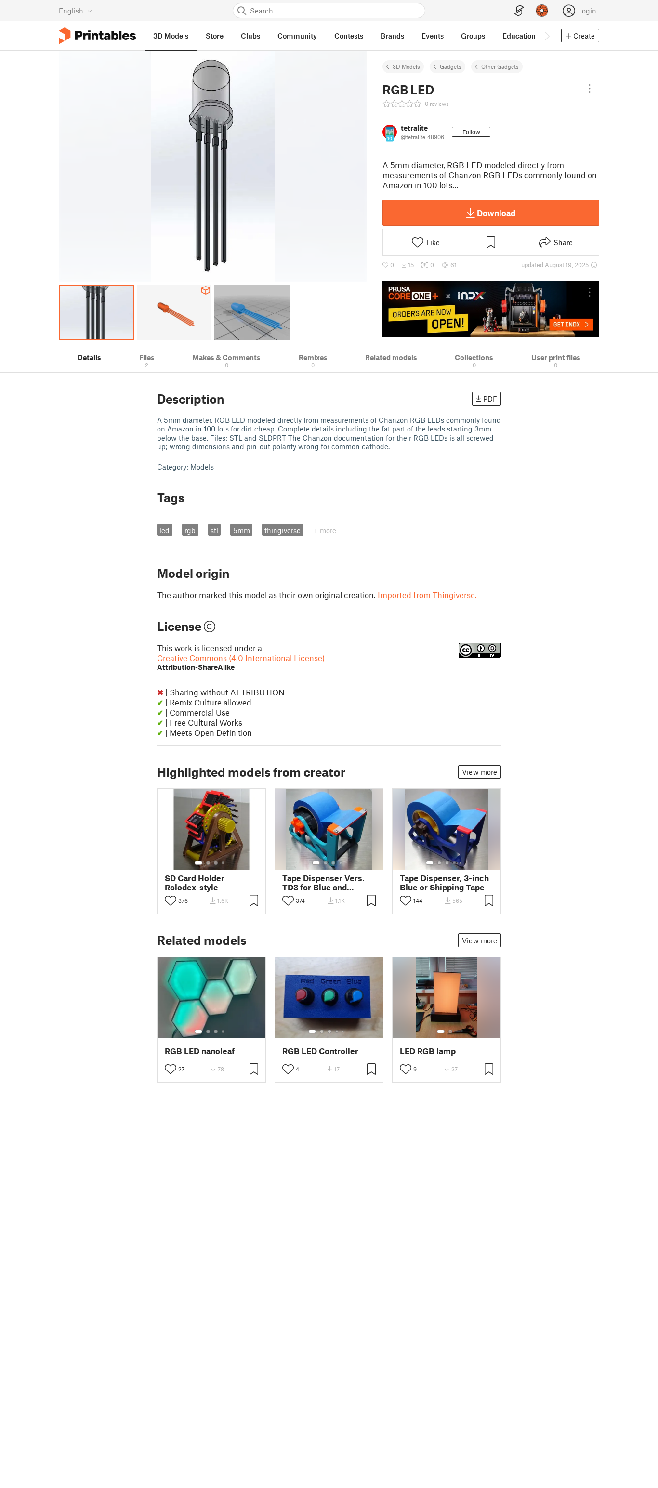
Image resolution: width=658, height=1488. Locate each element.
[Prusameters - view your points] (542, 10)
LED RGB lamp (428, 1051)
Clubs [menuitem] (250, 35)
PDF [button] (490, 398)
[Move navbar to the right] (546, 35)
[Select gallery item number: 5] (461, 863)
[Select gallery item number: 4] (223, 863)
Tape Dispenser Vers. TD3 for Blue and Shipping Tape (323, 883)
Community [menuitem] (297, 35)
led (164, 530)
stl (214, 530)
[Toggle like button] (170, 900)
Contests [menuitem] (348, 35)
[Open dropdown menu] (589, 88)
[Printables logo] (97, 35)
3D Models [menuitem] (170, 35)
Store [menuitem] (215, 35)
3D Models (406, 66)
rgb (190, 530)
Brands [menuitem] (392, 35)
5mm (241, 530)
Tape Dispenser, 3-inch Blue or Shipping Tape (444, 883)
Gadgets (450, 66)
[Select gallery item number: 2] (208, 863)
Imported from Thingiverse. (427, 595)
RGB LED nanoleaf (200, 1051)
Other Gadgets (500, 66)
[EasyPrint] (519, 10)
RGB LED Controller (320, 1051)
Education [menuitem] (519, 35)
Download (496, 213)
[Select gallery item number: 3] (216, 863)
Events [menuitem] (432, 35)
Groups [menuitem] (473, 35)
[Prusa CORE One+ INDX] (490, 309)
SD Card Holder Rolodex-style (194, 883)
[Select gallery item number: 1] (198, 863)
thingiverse (282, 530)
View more (479, 772)
